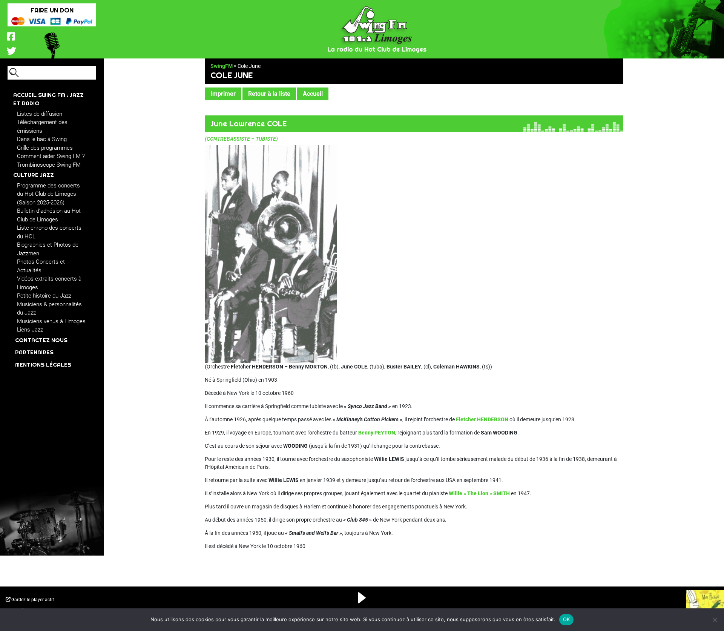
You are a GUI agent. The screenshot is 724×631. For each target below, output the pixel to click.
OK (566, 619)
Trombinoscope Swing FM (49, 164)
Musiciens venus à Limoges (51, 321)
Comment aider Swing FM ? (51, 156)
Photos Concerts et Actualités (41, 266)
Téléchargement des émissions (42, 126)
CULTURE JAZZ (33, 174)
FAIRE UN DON (52, 10)
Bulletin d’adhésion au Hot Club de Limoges (49, 215)
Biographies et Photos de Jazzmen (47, 249)
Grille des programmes (45, 147)
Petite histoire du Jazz (44, 295)
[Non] (714, 619)
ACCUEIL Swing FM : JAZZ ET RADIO (48, 99)
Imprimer (223, 93)
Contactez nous (41, 340)
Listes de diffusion (39, 114)
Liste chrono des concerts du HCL (49, 232)
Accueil (313, 93)
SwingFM (221, 66)
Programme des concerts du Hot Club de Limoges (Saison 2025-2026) (48, 194)
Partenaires (34, 352)
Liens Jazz (30, 329)
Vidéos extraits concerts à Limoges (49, 283)
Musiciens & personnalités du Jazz (49, 308)
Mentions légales (43, 364)
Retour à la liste (269, 93)
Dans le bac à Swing (42, 139)
